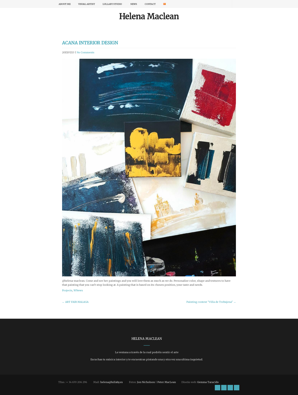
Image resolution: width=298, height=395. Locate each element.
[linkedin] (226, 4)
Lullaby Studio (112, 4)
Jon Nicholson (146, 382)
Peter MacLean (166, 382)
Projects (67, 290)
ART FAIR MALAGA (75, 301)
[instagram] (209, 4)
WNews (78, 290)
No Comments (85, 52)
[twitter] (220, 4)
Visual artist (86, 4)
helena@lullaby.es (111, 382)
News (133, 4)
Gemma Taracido (208, 382)
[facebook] (215, 4)
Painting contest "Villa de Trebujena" (211, 301)
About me (65, 4)
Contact (150, 4)
